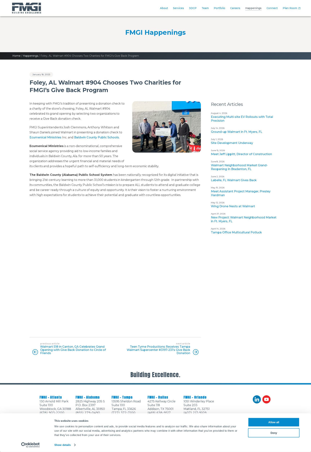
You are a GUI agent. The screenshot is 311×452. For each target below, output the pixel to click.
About (164, 8)
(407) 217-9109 (195, 412)
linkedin (257, 399)
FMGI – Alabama (88, 397)
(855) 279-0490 (88, 412)
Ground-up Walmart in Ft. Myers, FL (236, 132)
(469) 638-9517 (159, 412)
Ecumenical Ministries (45, 137)
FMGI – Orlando (195, 397)
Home (16, 55)
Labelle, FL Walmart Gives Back (234, 180)
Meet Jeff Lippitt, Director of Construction (241, 154)
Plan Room (290, 8)
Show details (62, 444)
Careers (235, 8)
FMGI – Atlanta (51, 397)
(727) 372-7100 (124, 412)
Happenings (253, 8)
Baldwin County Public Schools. (97, 137)
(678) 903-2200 (52, 412)
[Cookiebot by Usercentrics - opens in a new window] (30, 445)
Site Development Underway (232, 143)
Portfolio (219, 8)
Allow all (273, 422)
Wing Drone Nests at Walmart (233, 206)
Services (178, 8)
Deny (274, 432)
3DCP (193, 8)
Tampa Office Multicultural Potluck (236, 232)
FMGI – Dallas (158, 397)
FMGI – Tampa (122, 397)
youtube (266, 399)
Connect (272, 8)
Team (205, 8)
